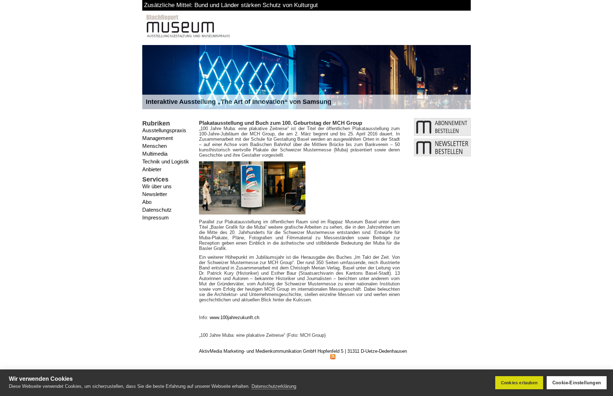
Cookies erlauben (519, 382)
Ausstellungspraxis (164, 130)
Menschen (154, 146)
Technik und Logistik (165, 161)
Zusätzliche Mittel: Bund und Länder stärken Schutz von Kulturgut (231, 5)
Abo (146, 202)
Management (157, 138)
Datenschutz (157, 210)
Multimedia (154, 154)
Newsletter (154, 194)
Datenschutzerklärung (274, 386)
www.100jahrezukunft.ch (234, 317)
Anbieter (151, 169)
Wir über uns (157, 186)
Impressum (155, 217)
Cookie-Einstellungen (576, 382)
